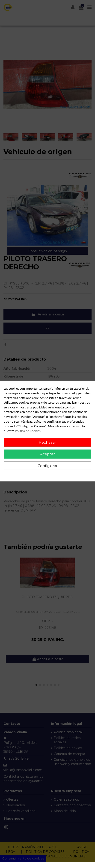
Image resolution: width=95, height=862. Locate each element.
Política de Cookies (28, 431)
